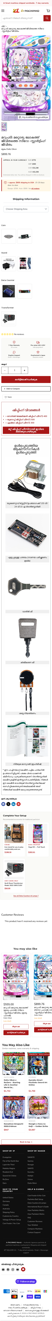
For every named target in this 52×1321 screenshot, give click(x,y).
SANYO (30, 1168)
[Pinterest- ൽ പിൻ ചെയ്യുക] (19, 804)
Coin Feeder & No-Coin (36, 1195)
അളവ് (3, 364)
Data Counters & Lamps (37, 1203)
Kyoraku (31, 1172)
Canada (6, 1205)
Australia (6, 1209)
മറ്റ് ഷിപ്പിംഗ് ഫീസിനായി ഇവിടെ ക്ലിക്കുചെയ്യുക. (26, 430)
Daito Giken (11, 149)
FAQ (29, 1218)
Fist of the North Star (11, 1161)
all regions (35, 188)
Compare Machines (35, 1229)
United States (8, 1197)
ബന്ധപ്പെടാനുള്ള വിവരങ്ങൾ (37, 1310)
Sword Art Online (9, 1176)
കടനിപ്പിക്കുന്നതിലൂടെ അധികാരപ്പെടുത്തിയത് (26, 1316)
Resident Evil (8, 1172)
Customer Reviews (35, 1221)
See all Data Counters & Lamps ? (26, 896)
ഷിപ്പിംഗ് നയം (35, 1308)
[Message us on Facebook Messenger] (23, 1269)
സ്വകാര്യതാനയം (31, 1305)
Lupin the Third (8, 1164)
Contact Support (34, 1232)
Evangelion (7, 1157)
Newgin (31, 1164)
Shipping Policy (9, 1212)
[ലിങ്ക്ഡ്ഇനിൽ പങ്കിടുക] (13, 804)
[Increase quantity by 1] (24, 370)
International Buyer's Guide (38, 1207)
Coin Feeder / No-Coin (11, 1223)
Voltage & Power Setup (12, 1220)
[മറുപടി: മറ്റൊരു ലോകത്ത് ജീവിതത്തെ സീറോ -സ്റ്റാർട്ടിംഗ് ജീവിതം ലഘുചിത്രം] (4, 126)
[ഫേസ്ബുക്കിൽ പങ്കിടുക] (3, 804)
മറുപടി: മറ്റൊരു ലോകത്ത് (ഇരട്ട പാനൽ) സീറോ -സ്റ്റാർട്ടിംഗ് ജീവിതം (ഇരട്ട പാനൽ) (15, 1011)
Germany (6, 1201)
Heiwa (30, 1179)
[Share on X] (8, 804)
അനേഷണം (15, 1305)
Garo (4, 1183)
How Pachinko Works (36, 1210)
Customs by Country (11, 1216)
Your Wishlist (33, 1225)
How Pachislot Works (36, 1214)
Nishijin (30, 1176)
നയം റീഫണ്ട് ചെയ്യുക (17, 1308)
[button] (7, 334)
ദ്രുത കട (16, 1026)
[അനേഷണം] (47, 18)
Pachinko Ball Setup (35, 1199)
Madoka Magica (9, 1168)
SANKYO (31, 1157)
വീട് (3, 26)
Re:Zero (6, 1179)
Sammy (30, 1161)
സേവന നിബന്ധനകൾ (12, 1310)
